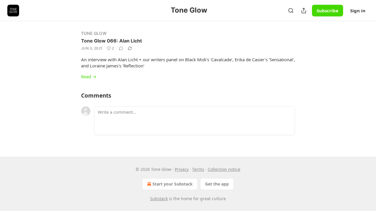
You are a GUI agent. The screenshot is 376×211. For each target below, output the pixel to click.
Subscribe (327, 10)
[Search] (291, 10)
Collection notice (224, 169)
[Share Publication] (304, 10)
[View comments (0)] (121, 48)
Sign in (357, 10)
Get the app (217, 184)
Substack (159, 198)
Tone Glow (94, 33)
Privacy (182, 169)
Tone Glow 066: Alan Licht (111, 41)
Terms (198, 169)
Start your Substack (172, 184)
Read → (88, 76)
